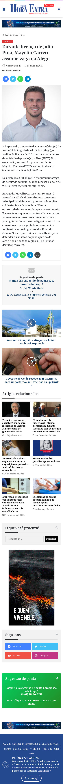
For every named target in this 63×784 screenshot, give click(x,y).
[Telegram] (28, 79)
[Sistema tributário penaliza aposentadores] (47, 448)
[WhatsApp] (20, 79)
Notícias (19, 35)
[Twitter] (13, 79)
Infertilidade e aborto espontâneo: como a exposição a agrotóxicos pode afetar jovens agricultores (16, 464)
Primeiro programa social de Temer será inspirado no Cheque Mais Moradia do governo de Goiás (14, 426)
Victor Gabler (12, 66)
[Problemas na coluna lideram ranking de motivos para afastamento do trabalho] (47, 486)
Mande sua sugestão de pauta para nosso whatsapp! (31, 284)
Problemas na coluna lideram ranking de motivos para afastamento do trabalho (47, 501)
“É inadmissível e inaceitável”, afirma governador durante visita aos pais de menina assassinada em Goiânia (47, 426)
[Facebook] (6, 79)
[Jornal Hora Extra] (31, 9)
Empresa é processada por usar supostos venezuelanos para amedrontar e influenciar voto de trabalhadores (15, 504)
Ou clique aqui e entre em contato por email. (32, 296)
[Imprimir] (37, 255)
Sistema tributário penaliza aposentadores (46, 460)
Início (9, 35)
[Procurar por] (59, 10)
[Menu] (3, 10)
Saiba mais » (44, 770)
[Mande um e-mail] (19, 66)
